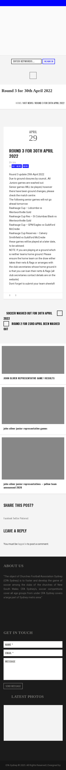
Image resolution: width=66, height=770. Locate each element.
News (25, 166)
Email (9, 653)
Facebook (8, 518)
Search (48, 61)
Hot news (28, 103)
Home (18, 103)
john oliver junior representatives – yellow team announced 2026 (30, 485)
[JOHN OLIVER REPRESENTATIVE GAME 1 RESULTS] (28, 359)
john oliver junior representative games (25, 428)
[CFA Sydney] (33, 30)
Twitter (16, 518)
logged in (22, 544)
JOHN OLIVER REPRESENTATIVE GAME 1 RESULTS (29, 378)
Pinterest (24, 518)
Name (9, 644)
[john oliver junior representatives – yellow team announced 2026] (28, 458)
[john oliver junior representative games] (28, 405)
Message (10, 661)
